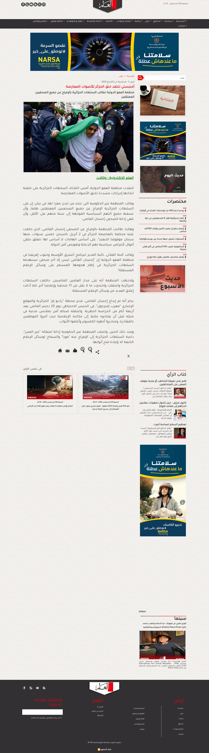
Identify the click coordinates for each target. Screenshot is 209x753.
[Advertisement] (101, 376)
